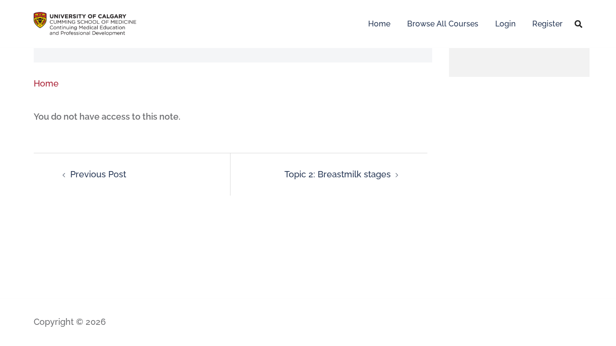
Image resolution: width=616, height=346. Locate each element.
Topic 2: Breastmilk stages (337, 174)
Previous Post (98, 174)
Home (379, 23)
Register (547, 23)
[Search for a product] (578, 24)
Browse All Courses (442, 23)
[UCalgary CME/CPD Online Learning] (85, 23)
